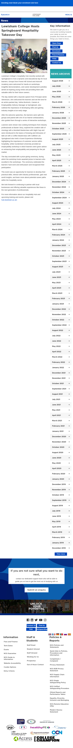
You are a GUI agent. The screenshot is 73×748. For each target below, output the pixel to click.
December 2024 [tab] (59, 182)
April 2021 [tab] (56, 415)
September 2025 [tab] (59, 134)
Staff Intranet (32, 653)
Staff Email (31, 645)
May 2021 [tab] (56, 410)
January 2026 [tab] (58, 113)
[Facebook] (28, 620)
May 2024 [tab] (56, 219)
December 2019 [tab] (59, 484)
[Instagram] (45, 620)
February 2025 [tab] (58, 171)
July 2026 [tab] (56, 86)
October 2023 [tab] (58, 256)
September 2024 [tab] (59, 198)
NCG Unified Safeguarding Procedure (59, 687)
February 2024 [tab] (58, 235)
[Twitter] (36, 620)
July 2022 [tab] (56, 336)
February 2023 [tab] (58, 298)
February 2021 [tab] (58, 426)
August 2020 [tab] (57, 452)
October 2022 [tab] (58, 320)
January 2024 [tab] (58, 240)
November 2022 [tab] (59, 314)
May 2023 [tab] (56, 283)
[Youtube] (40, 620)
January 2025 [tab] (58, 176)
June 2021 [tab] (56, 405)
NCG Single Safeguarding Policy (58, 681)
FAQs (54, 59)
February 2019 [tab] (58, 537)
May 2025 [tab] (56, 155)
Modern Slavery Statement (56, 711)
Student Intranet (33, 649)
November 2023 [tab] (59, 251)
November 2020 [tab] (59, 442)
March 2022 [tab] (57, 357)
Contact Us (56, 63)
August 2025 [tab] (57, 139)
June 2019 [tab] (56, 516)
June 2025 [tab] (56, 150)
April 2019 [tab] (56, 527)
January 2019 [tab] (58, 543)
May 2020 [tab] (56, 463)
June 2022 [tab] (56, 341)
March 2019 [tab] (57, 532)
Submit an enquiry (36, 590)
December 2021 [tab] (59, 373)
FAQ (31, 629)
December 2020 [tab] (59, 437)
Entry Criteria (9, 671)
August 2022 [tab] (57, 330)
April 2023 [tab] (56, 288)
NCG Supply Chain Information (57, 675)
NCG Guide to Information (9, 658)
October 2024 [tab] (58, 192)
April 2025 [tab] (56, 160)
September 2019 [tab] (59, 500)
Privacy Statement (57, 665)
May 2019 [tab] (56, 521)
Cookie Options (10, 667)
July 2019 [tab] (56, 511)
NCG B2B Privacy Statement (57, 669)
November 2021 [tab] (59, 378)
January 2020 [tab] (58, 479)
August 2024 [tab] (57, 203)
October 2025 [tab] (58, 129)
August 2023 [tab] (57, 267)
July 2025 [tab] (56, 145)
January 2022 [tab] (58, 368)
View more (61, 554)
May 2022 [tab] (56, 346)
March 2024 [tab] (57, 229)
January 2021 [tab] (58, 431)
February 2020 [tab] (58, 474)
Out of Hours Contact (35, 664)
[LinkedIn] (32, 620)
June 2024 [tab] (56, 214)
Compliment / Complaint (55, 660)
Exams (6, 649)
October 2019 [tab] (58, 495)
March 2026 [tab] (57, 102)
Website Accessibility (12, 663)
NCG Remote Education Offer (59, 705)
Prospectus (31, 661)
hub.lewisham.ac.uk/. (9, 200)
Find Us (55, 47)
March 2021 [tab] (57, 421)
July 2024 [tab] (56, 208)
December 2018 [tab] (59, 548)
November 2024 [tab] (59, 187)
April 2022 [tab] (56, 352)
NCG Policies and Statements (56, 646)
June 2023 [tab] (56, 277)
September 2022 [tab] (59, 325)
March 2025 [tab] (57, 166)
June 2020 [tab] (56, 458)
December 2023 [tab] (59, 245)
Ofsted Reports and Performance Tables (57, 693)
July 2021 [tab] (56, 399)
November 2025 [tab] (59, 123)
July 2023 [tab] (56, 272)
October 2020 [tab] (58, 447)
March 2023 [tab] (57, 293)
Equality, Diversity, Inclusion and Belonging (59, 699)
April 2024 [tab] (56, 224)
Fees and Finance (11, 641)
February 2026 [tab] (58, 107)
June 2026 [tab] (56, 91)
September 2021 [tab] (59, 389)
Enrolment (56, 51)
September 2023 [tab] (59, 261)
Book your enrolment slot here (25, 9)
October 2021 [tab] (58, 383)
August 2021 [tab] (57, 394)
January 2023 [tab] (58, 304)
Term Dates (8, 645)
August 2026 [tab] (57, 81)
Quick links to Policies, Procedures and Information (58, 653)
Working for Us (33, 657)
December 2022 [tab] (59, 309)
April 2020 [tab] (56, 468)
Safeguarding (42, 629)
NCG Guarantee (10, 653)
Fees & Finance (58, 55)
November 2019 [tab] (59, 490)
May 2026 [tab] (56, 97)
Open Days (56, 43)
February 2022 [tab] (58, 362)
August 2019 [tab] (57, 506)
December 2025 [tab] (59, 118)
